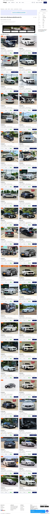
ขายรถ (17, 2)
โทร (16, 91)
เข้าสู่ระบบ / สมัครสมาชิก (39, 2)
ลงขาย (45, 2)
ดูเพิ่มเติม (35, 34)
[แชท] (34, 2)
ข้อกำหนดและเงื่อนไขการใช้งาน (14, 507)
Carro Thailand (22, 506)
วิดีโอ (19, 2)
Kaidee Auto (7, 0)
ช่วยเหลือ (39, 0)
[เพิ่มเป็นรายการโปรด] (2, 53)
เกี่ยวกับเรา (2, 506)
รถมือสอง (12, 2)
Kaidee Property (11, 0)
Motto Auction (22, 508)
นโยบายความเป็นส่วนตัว (13, 508)
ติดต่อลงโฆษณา (2, 507)
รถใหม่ (9, 2)
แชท (6, 91)
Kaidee (4, 0)
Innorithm (21, 507)
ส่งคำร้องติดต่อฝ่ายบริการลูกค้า (14, 506)
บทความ (23, 2)
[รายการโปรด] (32, 2)
